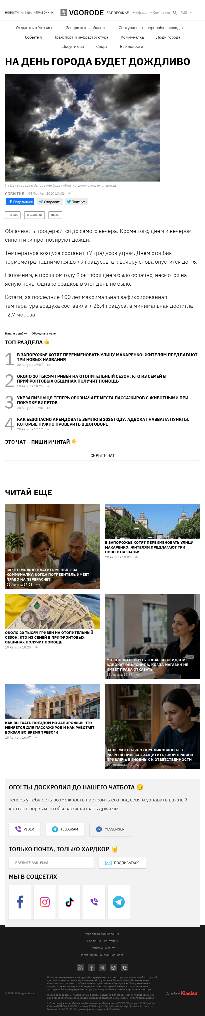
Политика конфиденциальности (102, 955)
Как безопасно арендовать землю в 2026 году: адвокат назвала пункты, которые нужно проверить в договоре (103, 422)
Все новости (131, 46)
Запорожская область (86, 27)
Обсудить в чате (44, 333)
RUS (183, 12)
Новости (11, 12)
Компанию (161, 12)
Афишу (141, 12)
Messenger (114, 829)
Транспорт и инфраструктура (81, 37)
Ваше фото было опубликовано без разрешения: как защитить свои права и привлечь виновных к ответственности (149, 755)
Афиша (26, 12)
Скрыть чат (102, 455)
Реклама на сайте (103, 948)
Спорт (102, 46)
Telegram (69, 829)
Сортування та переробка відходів (151, 27)
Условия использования (102, 934)
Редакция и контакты (102, 941)
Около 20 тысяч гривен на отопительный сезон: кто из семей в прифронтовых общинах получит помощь (91, 379)
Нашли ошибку (16, 333)
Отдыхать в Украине (35, 27)
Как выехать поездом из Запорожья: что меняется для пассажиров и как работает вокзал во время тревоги (49, 727)
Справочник (44, 12)
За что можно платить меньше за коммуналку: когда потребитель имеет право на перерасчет (47, 574)
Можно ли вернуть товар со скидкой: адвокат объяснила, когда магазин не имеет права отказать (147, 664)
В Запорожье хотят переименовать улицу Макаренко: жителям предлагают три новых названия (107, 357)
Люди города (168, 37)
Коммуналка (132, 37)
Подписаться (127, 863)
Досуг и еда (73, 46)
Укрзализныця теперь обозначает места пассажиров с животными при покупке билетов (102, 400)
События (33, 37)
